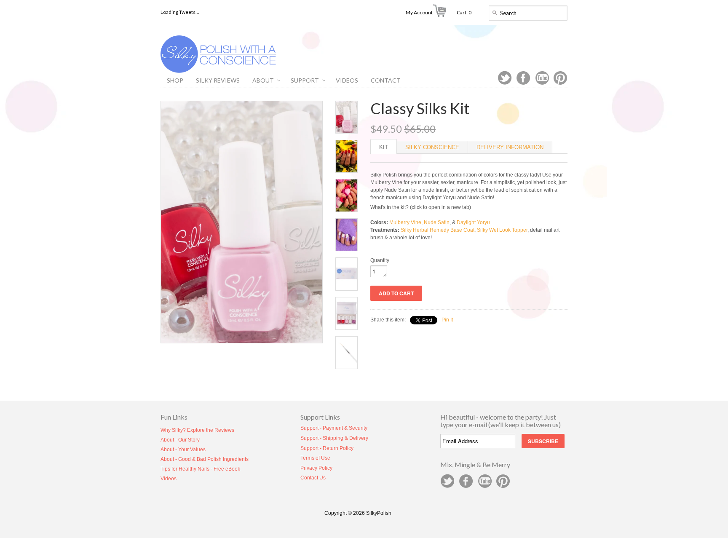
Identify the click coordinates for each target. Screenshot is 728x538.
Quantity (379, 260)
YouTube (542, 78)
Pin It (447, 320)
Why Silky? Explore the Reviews (197, 430)
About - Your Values (183, 449)
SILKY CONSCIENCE (432, 147)
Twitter (505, 78)
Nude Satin (437, 222)
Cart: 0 (467, 12)
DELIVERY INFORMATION (509, 147)
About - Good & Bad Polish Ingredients (205, 459)
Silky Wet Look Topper (502, 230)
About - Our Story (180, 440)
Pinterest (560, 78)
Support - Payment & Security (333, 428)
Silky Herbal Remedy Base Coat (437, 230)
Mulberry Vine (405, 222)
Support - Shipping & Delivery (334, 438)
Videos (169, 479)
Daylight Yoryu (473, 222)
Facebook (523, 78)
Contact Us (313, 478)
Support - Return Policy (326, 448)
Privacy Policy (316, 468)
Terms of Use (315, 458)
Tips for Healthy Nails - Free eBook (200, 469)
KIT (383, 147)
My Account (419, 12)
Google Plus (484, 481)
